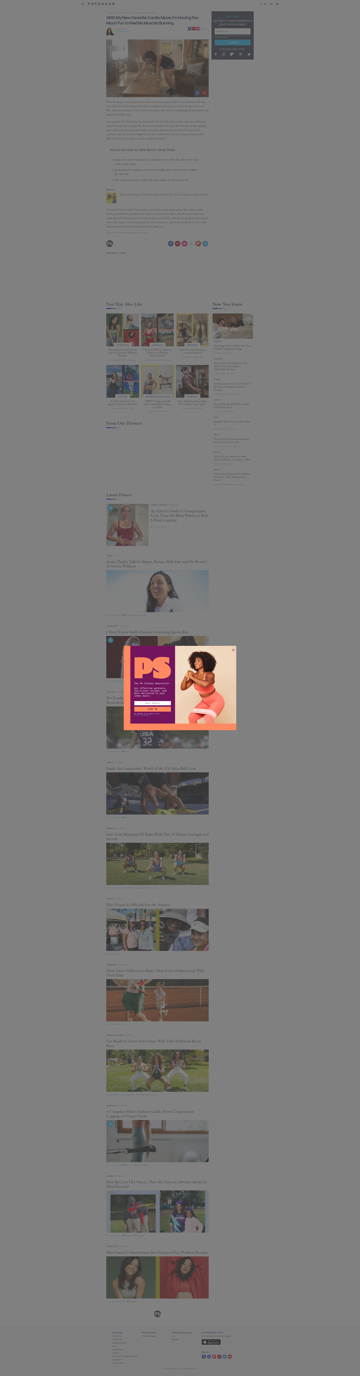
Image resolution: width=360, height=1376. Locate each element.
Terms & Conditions (141, 715)
